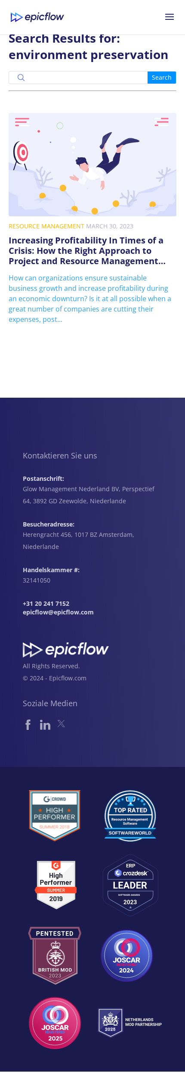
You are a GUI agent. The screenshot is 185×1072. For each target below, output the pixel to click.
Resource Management (46, 226)
